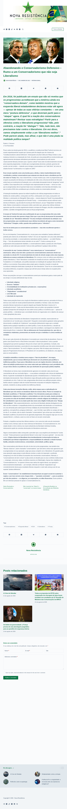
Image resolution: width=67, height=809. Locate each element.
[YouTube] (9, 29)
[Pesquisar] (22, 29)
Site (47, 650)
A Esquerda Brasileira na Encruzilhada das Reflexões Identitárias (51, 488)
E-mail (27, 650)
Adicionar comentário (11, 656)
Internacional (36, 80)
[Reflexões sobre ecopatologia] (6, 781)
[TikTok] (11, 29)
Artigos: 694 (33, 554)
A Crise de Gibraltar (9, 593)
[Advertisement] (33, 505)
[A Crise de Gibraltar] (17, 582)
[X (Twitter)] (6, 29)
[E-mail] (58, 88)
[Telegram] (4, 29)
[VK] (14, 29)
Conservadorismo (9, 526)
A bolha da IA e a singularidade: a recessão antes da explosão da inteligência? (51, 782)
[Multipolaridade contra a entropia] (37, 774)
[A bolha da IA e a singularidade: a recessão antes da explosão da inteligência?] (37, 781)
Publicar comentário (10, 677)
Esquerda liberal (23, 526)
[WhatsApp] (46, 88)
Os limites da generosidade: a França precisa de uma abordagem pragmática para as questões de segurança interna (16, 627)
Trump (50, 526)
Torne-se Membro (57, 29)
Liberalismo (41, 526)
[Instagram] (19, 29)
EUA (33, 526)
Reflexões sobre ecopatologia (18, 781)
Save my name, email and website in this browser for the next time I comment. (25, 672)
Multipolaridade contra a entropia (51, 774)
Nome (7, 650)
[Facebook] (17, 29)
